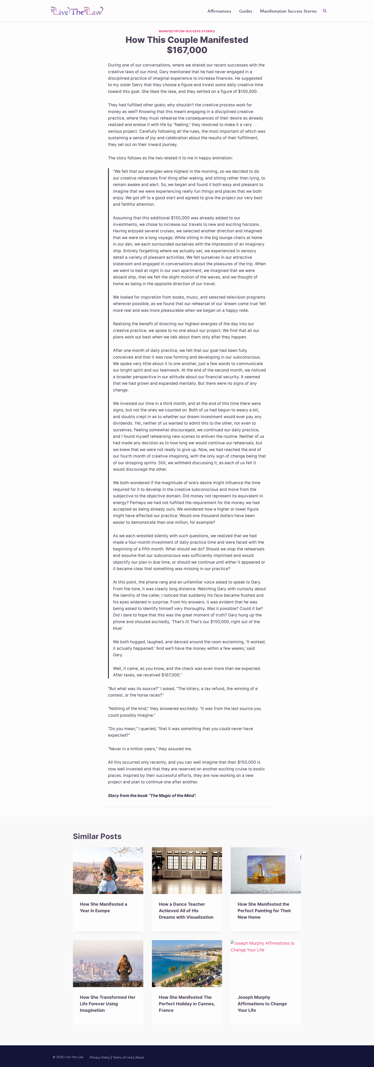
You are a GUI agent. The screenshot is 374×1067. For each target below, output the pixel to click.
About (139, 1057)
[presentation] (108, 870)
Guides (245, 11)
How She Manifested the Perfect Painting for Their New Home (264, 911)
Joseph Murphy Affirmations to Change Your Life (262, 1004)
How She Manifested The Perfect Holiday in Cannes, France (187, 1004)
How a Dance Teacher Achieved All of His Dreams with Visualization (186, 911)
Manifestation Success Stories (288, 11)
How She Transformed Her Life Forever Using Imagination (107, 1004)
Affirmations (219, 11)
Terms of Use (122, 1057)
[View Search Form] (325, 11)
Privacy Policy (100, 1057)
